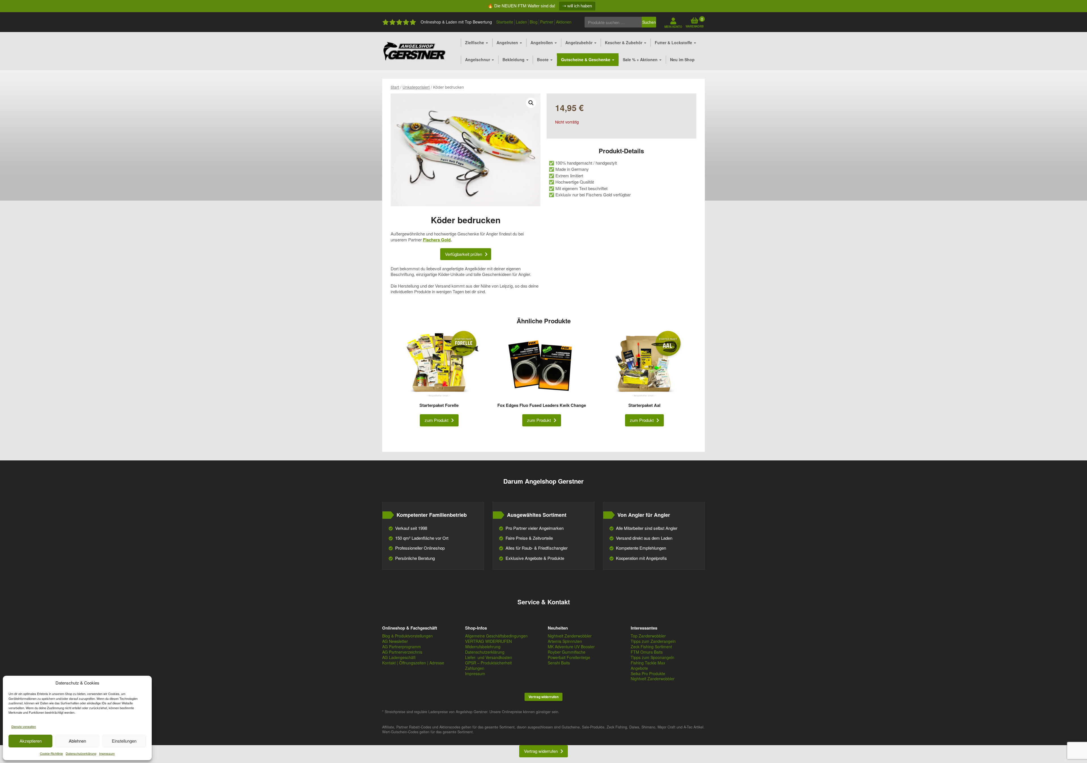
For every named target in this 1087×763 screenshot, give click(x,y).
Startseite (504, 22)
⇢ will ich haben (577, 5)
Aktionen (564, 22)
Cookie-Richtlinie (51, 753)
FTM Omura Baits (647, 652)
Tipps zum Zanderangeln (653, 641)
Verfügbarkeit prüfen (463, 254)
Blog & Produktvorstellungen (407, 636)
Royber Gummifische (566, 652)
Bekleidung (514, 59)
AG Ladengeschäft (399, 657)
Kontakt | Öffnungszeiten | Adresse (413, 663)
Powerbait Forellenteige (569, 657)
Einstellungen (124, 741)
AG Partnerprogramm (401, 646)
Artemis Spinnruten (565, 641)
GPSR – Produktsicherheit (488, 663)
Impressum (107, 753)
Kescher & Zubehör (624, 42)
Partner (546, 22)
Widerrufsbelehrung (482, 646)
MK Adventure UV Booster (571, 646)
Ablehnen (77, 741)
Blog (534, 22)
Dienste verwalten (23, 726)
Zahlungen (474, 668)
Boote (543, 59)
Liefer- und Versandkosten (488, 657)
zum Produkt (436, 420)
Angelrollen (542, 42)
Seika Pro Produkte (648, 673)
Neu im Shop (682, 59)
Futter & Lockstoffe (674, 42)
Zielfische (475, 42)
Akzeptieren (31, 741)
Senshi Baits (559, 663)
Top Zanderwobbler (648, 636)
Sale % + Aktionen (641, 59)
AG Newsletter (395, 641)
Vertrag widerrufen (543, 696)
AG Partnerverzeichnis (402, 652)
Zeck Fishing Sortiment (651, 646)
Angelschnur (478, 59)
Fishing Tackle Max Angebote (648, 665)
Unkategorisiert (416, 87)
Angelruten (508, 42)
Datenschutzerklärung (81, 753)
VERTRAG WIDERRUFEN (488, 641)
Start (395, 87)
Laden (521, 22)
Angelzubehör (579, 42)
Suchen (649, 22)
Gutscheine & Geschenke (586, 59)
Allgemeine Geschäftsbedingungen (496, 636)
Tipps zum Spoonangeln (652, 657)
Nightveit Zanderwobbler (570, 636)
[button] (531, 103)
